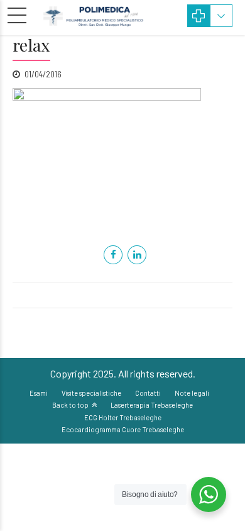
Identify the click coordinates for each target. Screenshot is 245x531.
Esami (39, 393)
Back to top (70, 405)
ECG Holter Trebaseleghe (122, 417)
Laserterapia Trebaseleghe (152, 405)
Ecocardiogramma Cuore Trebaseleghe (123, 429)
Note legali (192, 393)
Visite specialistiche (91, 393)
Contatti (148, 393)
